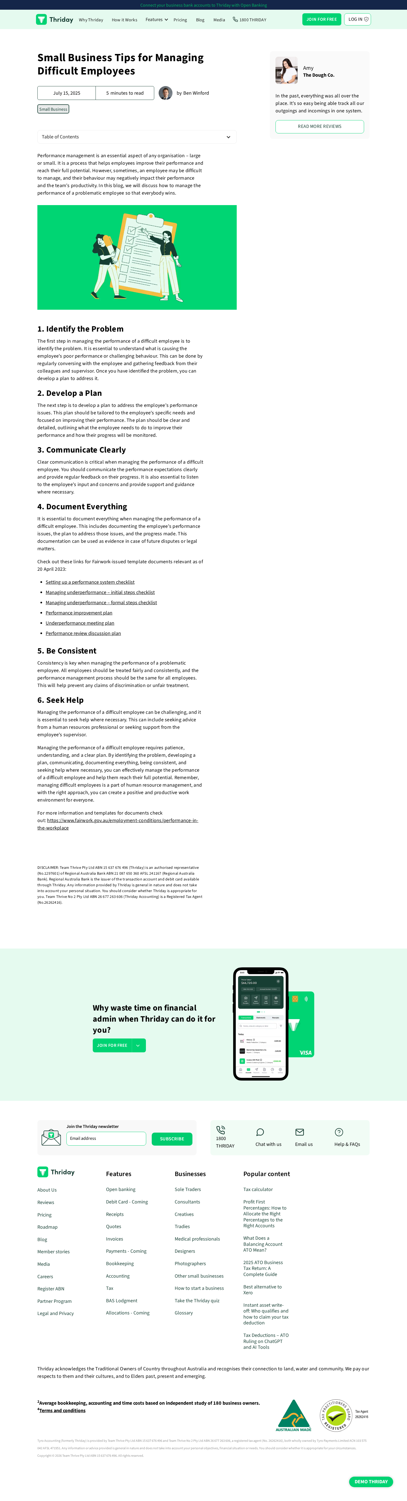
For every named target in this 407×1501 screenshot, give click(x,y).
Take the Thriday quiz (197, 1300)
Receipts (115, 1214)
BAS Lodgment (121, 1300)
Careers (45, 1276)
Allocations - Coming (128, 1312)
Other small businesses (199, 1276)
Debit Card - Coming (127, 1201)
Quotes (113, 1226)
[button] (157, 19)
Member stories (53, 1251)
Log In (355, 19)
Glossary (184, 1312)
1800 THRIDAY (252, 20)
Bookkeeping (120, 1263)
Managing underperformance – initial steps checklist (100, 592)
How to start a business (199, 1288)
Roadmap (47, 1227)
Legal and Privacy (55, 1313)
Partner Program (54, 1301)
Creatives (184, 1214)
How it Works (124, 20)
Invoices (114, 1239)
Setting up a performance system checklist (90, 582)
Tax (109, 1288)
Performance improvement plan (79, 612)
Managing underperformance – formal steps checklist (101, 602)
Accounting (118, 1276)
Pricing (180, 20)
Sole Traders (188, 1189)
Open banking (120, 1189)
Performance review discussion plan (83, 633)
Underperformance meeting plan (80, 623)
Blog (200, 20)
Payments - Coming (126, 1251)
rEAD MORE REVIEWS (320, 126)
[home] (54, 19)
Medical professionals (197, 1239)
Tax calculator (258, 1189)
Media (219, 20)
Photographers (190, 1263)
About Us (47, 1190)
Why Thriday (91, 20)
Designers (185, 1251)
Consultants (187, 1201)
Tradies (182, 1226)
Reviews (45, 1202)
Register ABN (51, 1288)
